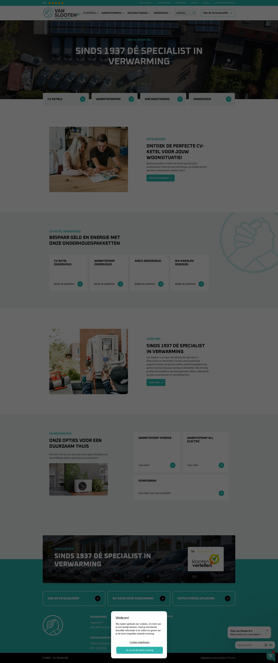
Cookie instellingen (140, 642)
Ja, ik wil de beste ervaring (139, 650)
